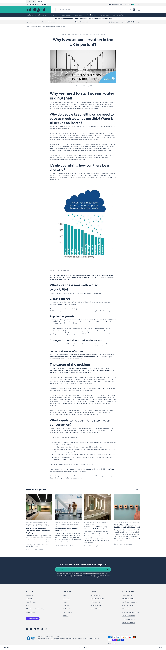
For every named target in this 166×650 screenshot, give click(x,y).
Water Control (66, 15)
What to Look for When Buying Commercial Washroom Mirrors (96, 528)
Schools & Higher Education (131, 612)
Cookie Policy (67, 609)
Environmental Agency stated (60, 381)
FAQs (64, 595)
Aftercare (66, 605)
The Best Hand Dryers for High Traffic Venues (66, 530)
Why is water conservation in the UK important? (54, 26)
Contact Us (29, 595)
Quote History (95, 595)
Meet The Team (31, 602)
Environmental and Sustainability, (71, 34)
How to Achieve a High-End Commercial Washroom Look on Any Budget (38, 531)
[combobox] (88, 10)
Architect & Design (128, 598)
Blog (27, 605)
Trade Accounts (127, 595)
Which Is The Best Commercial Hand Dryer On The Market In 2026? (127, 526)
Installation (66, 598)
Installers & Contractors (129, 602)
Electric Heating (118, 15)
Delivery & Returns (97, 602)
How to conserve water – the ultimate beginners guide (84, 469)
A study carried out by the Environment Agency (65, 410)
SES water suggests (90, 173)
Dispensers (42, 15)
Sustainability (30, 612)
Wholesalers (126, 609)
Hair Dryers (53, 15)
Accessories (105, 15)
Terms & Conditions (97, 609)
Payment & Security (97, 598)
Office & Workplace (128, 616)
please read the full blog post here (81, 464)
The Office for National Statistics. (68, 324)
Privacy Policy (67, 612)
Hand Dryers (30, 15)
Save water (101, 34)
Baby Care (78, 15)
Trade (40, 1)
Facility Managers (128, 605)
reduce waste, (85, 34)
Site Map (65, 616)
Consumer (31, 1)
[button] (139, 9)
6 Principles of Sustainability (35, 609)
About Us (29, 598)
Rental (65, 602)
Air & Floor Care (91, 15)
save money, (94, 34)
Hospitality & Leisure (128, 619)
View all (137, 489)
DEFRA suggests (55, 428)
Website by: (112, 643)
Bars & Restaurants (128, 623)
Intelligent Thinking (35, 26)
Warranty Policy (96, 605)
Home (27, 26)
